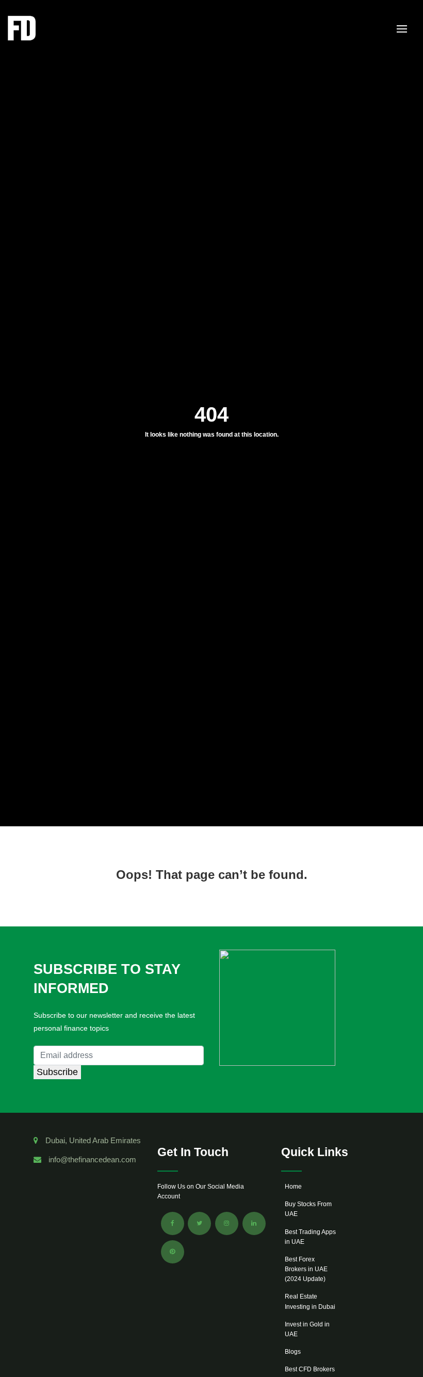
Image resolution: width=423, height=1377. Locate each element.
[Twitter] (199, 1223)
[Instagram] (226, 1223)
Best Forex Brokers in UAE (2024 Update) (306, 1269)
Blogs (293, 1351)
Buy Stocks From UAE (308, 1209)
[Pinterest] (172, 1251)
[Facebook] (172, 1223)
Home (293, 1186)
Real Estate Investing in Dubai (310, 1301)
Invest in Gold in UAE (307, 1329)
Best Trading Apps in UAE (310, 1236)
